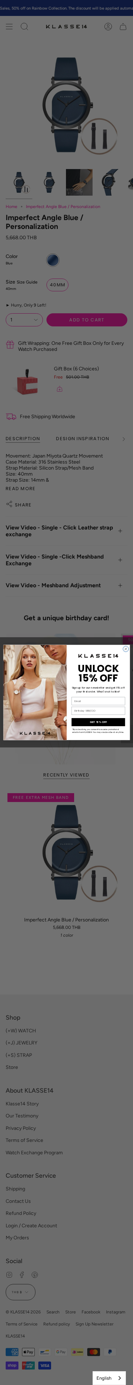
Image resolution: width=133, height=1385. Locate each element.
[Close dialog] (125, 649)
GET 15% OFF (98, 722)
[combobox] (109, 1378)
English (103, 1378)
